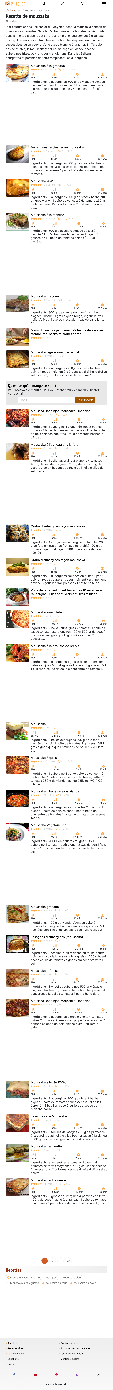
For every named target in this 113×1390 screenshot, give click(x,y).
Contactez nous (69, 1343)
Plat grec (51, 1277)
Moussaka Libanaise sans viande (55, 791)
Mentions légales (69, 1359)
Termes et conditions (72, 1353)
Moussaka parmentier (47, 1146)
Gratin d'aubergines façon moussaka (58, 526)
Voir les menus (16, 1353)
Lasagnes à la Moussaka (49, 1116)
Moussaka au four (56, 1283)
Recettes (12, 1343)
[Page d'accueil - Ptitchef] (7, 10)
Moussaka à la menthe (47, 215)
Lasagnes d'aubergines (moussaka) (57, 937)
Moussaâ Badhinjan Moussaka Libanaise (60, 411)
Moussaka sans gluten (47, 612)
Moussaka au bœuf (84, 1283)
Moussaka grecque (45, 296)
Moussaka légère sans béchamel (55, 352)
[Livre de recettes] (43, 3)
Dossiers (12, 1364)
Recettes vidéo (16, 1348)
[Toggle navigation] (104, 3)
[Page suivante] (60, 1260)
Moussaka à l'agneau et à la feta (54, 444)
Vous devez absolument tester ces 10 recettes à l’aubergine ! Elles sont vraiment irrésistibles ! (66, 592)
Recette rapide (72, 1277)
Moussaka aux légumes (24, 1283)
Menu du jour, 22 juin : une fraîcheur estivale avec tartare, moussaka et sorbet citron (67, 332)
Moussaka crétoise (45, 971)
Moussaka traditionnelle (48, 1180)
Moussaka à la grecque (48, 66)
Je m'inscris (85, 400)
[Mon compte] (62, 3)
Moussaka (38, 724)
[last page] (68, 1260)
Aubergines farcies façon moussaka (57, 147)
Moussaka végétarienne (25, 1277)
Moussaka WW (42, 181)
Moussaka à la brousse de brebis (55, 646)
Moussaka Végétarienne (48, 825)
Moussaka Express (44, 758)
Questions (13, 1359)
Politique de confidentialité (75, 1348)
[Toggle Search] (83, 3)
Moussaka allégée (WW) (49, 1082)
